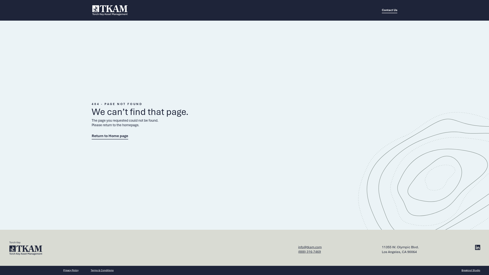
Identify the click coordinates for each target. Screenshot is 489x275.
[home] (110, 10)
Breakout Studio (470, 270)
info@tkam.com (310, 247)
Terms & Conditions (102, 270)
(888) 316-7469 (309, 252)
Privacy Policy (71, 270)
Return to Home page (110, 135)
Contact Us (389, 10)
